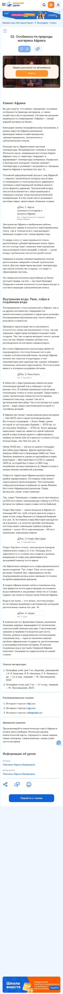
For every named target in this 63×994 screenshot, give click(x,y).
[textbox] (31, 422)
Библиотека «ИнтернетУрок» (18, 22)
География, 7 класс (46, 22)
